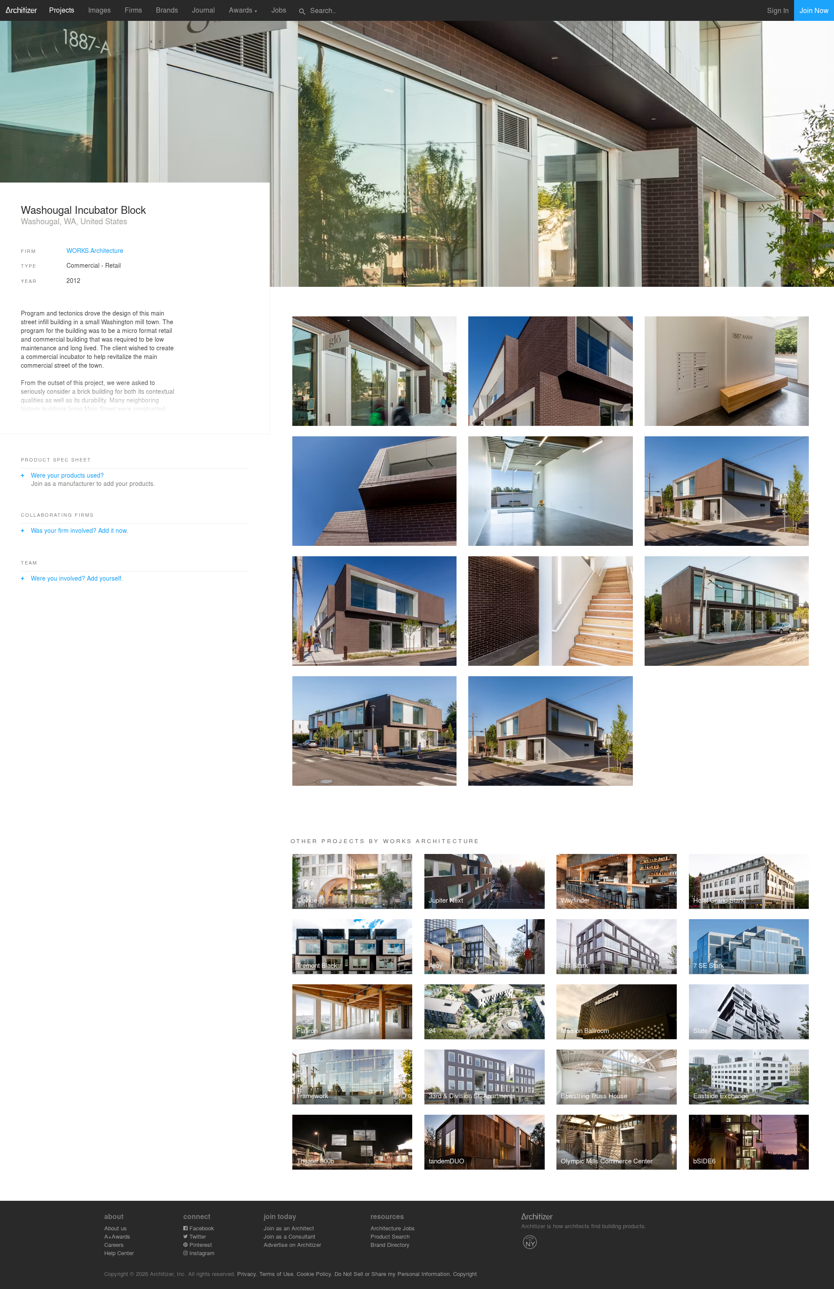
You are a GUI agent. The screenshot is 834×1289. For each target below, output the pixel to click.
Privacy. (247, 1273)
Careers (114, 1244)
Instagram (201, 1253)
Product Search (390, 1236)
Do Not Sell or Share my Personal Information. (392, 1273)
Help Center (119, 1253)
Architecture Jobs (393, 1228)
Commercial (82, 265)
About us (115, 1228)
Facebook (201, 1228)
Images (99, 10)
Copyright (465, 1273)
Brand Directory (390, 1244)
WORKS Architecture (94, 250)
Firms (133, 10)
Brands (167, 10)
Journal (203, 10)
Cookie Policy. (315, 1273)
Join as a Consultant (289, 1236)
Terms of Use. (277, 1273)
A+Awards (117, 1236)
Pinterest (200, 1244)
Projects (61, 10)
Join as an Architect (289, 1228)
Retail (113, 265)
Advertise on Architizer (292, 1244)
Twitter (197, 1236)
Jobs (278, 10)
